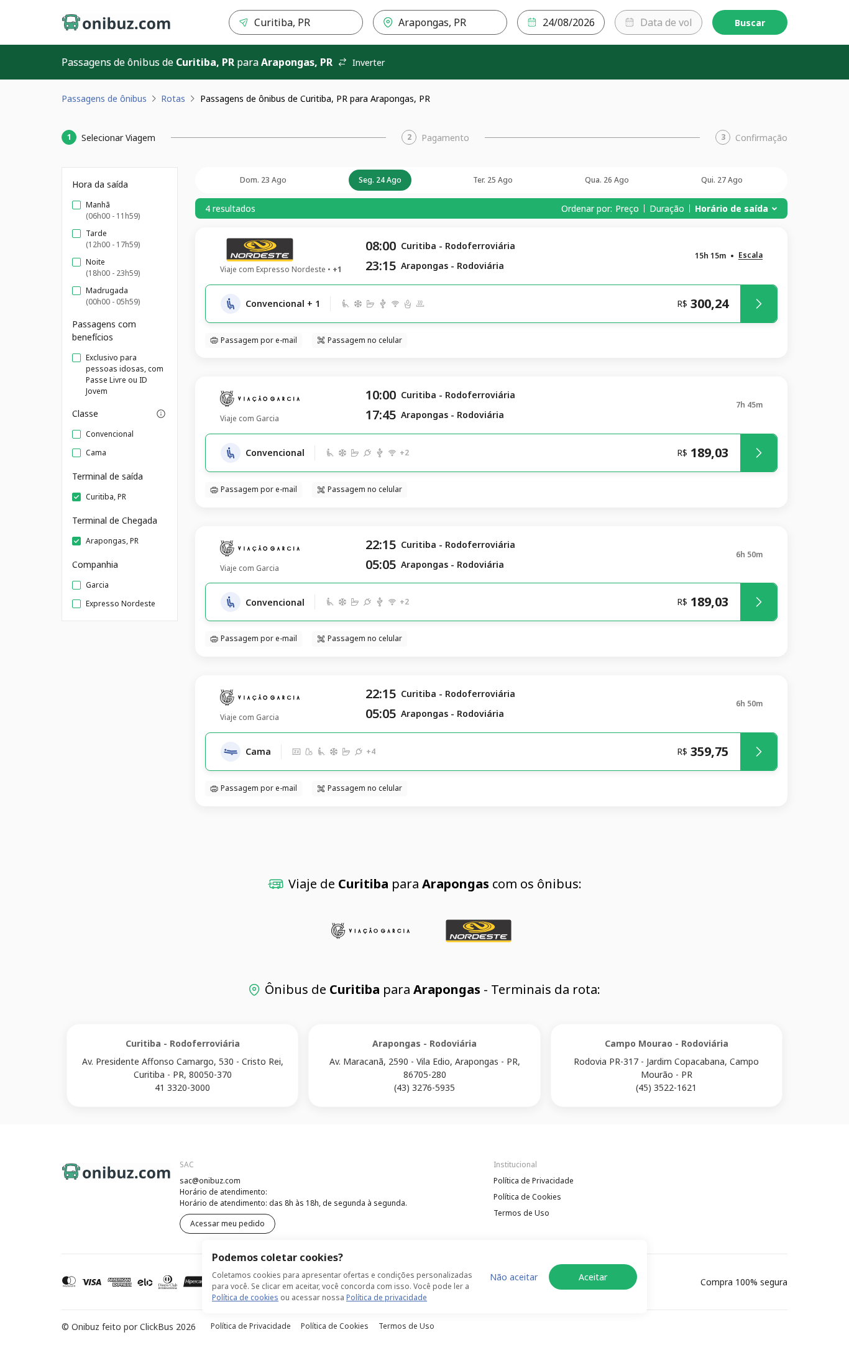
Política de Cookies (527, 1196)
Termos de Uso (521, 1213)
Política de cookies (245, 1297)
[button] (750, 256)
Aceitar (593, 1277)
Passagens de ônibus (104, 98)
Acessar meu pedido (227, 1223)
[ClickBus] (96, 1179)
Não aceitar (514, 1277)
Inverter (368, 62)
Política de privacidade (386, 1297)
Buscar (750, 23)
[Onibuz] (116, 22)
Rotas (173, 98)
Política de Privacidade (533, 1180)
